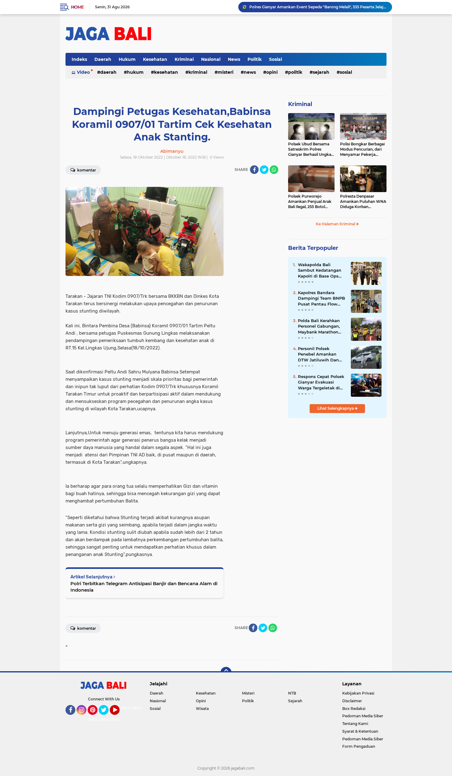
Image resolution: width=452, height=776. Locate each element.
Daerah (102, 59)
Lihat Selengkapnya (336, 408)
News (234, 59)
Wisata (202, 708)
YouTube (119, 717)
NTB (292, 693)
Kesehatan (155, 59)
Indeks (79, 59)
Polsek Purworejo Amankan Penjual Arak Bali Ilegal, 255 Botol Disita (309, 201)
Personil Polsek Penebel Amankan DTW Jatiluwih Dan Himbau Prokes (318, 354)
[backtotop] (226, 672)
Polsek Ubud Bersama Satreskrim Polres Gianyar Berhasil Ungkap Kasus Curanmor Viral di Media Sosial (311, 149)
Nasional (210, 59)
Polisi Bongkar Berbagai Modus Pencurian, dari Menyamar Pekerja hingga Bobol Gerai (362, 149)
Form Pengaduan (358, 746)
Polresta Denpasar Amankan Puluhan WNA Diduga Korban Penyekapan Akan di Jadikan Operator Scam (363, 201)
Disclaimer (352, 701)
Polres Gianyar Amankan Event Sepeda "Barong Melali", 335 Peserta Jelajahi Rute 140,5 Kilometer (318, 7)
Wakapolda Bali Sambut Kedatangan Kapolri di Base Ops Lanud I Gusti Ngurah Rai (320, 270)
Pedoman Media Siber (362, 716)
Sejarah (321, 72)
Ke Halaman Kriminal (336, 224)
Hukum (127, 59)
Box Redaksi (353, 708)
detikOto (130, 708)
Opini (272, 72)
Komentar (86, 170)
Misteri (225, 72)
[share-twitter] (264, 169)
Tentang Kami (355, 723)
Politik (255, 59)
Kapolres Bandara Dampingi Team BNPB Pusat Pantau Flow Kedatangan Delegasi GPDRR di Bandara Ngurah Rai (321, 298)
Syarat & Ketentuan (360, 731)
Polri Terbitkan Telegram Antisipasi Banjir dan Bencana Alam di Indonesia (143, 587)
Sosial (275, 59)
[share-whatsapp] (274, 169)
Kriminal (184, 59)
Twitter (106, 717)
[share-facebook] (254, 169)
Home (77, 7)
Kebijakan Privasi (358, 693)
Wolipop (119, 719)
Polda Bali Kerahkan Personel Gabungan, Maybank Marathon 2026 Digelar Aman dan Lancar (319, 326)
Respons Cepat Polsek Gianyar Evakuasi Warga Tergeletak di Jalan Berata (321, 382)
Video (83, 72)
